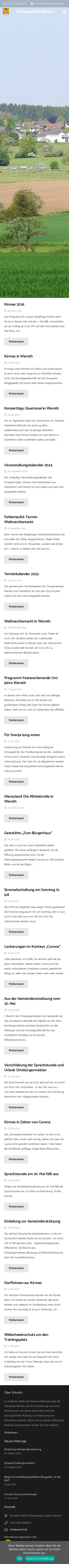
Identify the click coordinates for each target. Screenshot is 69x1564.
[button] (64, 12)
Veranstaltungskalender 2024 (28, 465)
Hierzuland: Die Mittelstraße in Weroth (28, 799)
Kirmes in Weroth (18, 356)
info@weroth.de (18, 1529)
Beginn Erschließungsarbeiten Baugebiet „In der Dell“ (32, 1479)
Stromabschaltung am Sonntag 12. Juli (32, 892)
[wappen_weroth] (6, 12)
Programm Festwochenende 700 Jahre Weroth (31, 680)
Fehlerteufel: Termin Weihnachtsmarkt (20, 519)
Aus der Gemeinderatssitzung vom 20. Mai (32, 1001)
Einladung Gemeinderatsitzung (23, 1449)
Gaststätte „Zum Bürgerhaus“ (28, 833)
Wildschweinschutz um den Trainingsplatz (26, 1337)
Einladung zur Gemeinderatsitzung (32, 1221)
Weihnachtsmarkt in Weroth (27, 621)
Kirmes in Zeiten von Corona (27, 1122)
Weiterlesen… (11, 1432)
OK (19, 1558)
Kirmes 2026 (14, 304)
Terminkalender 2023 (21, 574)
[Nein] (64, 1552)
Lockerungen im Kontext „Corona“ (32, 947)
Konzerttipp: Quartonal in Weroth (31, 408)
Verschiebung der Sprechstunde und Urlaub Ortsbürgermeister (34, 1067)
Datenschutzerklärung (40, 1558)
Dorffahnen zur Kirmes (23, 1283)
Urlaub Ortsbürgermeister (19, 1463)
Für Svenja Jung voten (22, 735)
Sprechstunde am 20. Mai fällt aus (31, 1174)
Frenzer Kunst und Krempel (20, 1494)
